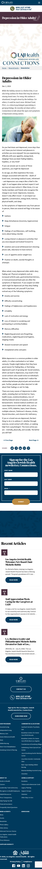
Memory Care (4, 734)
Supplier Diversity (7, 844)
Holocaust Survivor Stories (8, 831)
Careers (2, 784)
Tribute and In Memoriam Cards (30, 784)
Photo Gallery (4, 825)
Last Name (8, 480)
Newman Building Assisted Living (31, 771)
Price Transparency (6, 798)
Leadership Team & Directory (9, 788)
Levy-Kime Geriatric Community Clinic (30, 760)
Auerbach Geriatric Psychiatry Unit (30, 728)
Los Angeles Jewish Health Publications (8, 836)
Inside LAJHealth (5, 781)
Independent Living (6, 730)
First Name (8, 471)
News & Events (14, 68)
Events (2, 818)
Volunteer (24, 794)
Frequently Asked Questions (8, 807)
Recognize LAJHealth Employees (10, 791)
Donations (24, 781)
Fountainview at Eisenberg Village (31, 744)
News (1, 815)
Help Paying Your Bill (6, 801)
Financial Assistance (6, 804)
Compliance (27, 861)
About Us (3, 778)
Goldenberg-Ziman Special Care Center (31, 749)
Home (4, 68)
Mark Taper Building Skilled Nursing (29, 766)
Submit (21, 502)
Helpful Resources (5, 794)
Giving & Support (27, 778)
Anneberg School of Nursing (8, 750)
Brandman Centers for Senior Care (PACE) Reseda (30, 734)
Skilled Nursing (4, 743)
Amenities (24, 774)
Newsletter (3, 821)
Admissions (25, 812)
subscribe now (21, 716)
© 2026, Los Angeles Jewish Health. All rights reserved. (17, 858)
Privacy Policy (15, 861)
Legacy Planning (26, 788)
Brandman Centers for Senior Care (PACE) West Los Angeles (30, 740)
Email (6, 489)
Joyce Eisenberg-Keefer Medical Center (31, 754)
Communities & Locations (30, 724)
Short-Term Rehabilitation (8, 747)
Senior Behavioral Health (7, 737)
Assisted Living (4, 727)
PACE (1, 740)
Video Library (4, 828)
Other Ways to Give (27, 798)
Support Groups (26, 791)
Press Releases (5, 840)
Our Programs (5, 724)
